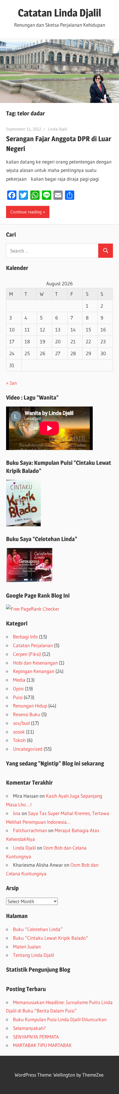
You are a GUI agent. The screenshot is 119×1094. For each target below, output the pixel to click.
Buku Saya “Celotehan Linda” (41, 539)
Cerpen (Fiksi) (27, 654)
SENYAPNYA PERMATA (36, 1037)
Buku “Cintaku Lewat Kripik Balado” (50, 938)
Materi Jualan (27, 947)
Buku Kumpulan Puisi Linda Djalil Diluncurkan (60, 1019)
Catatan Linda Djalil (59, 12)
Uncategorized (27, 749)
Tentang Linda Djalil (33, 955)
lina (17, 813)
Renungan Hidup (30, 706)
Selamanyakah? (29, 1028)
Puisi (18, 697)
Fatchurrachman (30, 830)
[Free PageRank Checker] (32, 609)
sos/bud (21, 723)
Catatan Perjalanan (33, 645)
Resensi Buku (26, 714)
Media (19, 680)
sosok (19, 732)
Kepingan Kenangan (33, 671)
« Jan (11, 383)
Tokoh (19, 740)
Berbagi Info (25, 637)
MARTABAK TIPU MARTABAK (42, 1045)
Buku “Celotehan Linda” (38, 929)
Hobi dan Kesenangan (35, 663)
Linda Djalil (57, 129)
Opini (18, 688)
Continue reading (26, 212)
